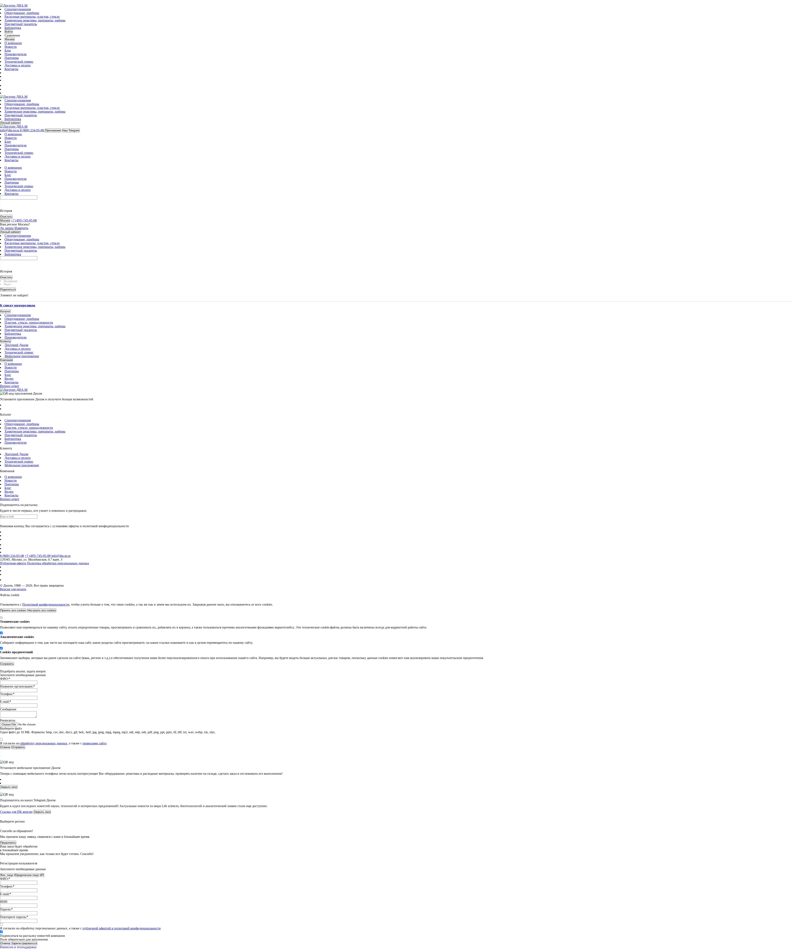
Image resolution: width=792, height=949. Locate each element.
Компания (6, 360)
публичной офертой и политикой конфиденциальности (121, 928)
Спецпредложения (18, 9)
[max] (7, 85)
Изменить (21, 228)
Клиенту (5, 341)
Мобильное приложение (22, 356)
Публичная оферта (13, 563)
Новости (11, 46)
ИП (42, 875)
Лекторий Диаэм (16, 345)
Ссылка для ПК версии (16, 811)
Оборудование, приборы (22, 13)
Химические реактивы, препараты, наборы (35, 20)
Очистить (6, 216)
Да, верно (7, 228)
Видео (9, 378)
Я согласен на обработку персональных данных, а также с (80, 928)
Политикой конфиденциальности (45, 604)
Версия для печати (13, 589)
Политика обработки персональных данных (58, 563)
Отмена (5, 943)
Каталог (5, 311)
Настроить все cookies (42, 610)
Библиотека (13, 27)
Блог (8, 50)
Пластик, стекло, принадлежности (29, 322)
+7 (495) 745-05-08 (38, 556)
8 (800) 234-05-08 (12, 556)
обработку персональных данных (43, 743)
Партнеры (12, 58)
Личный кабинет (10, 122)
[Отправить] (0, 202)
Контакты (11, 69)
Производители (16, 54)
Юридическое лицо (26, 875)
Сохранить (7, 663)
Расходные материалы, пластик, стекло (32, 16)
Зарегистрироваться (24, 943)
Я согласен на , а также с (53, 743)
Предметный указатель (21, 24)
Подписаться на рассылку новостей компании (32, 935)
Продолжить (8, 842)
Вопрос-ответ (9, 386)
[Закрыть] (0, 599)
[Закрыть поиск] (0, 266)
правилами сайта (94, 743)
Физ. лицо (6, 875)
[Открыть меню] (0, 2)
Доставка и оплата (18, 65)
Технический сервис (19, 61)
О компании (13, 43)
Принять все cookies (13, 610)
